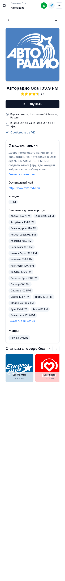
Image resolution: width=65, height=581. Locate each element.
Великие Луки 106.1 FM (24, 278)
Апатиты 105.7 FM (21, 240)
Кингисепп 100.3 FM (22, 265)
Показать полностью (21, 174)
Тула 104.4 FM (19, 309)
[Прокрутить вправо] (56, 348)
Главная (16, 3)
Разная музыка (19, 337)
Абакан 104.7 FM (20, 215)
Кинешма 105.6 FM (21, 259)
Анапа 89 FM (40, 309)
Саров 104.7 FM (20, 296)
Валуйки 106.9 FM (21, 271)
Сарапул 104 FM (20, 284)
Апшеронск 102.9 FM (23, 315)
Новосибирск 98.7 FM (24, 253)
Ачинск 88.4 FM (45, 215)
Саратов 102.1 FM (21, 290)
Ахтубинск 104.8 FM (22, 222)
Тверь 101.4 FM (43, 296)
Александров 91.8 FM (23, 228)
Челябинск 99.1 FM (22, 247)
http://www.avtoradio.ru (24, 188)
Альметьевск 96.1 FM (23, 234)
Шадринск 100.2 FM (22, 302)
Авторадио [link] (17, 7)
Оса (24, 3)
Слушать (35, 104)
